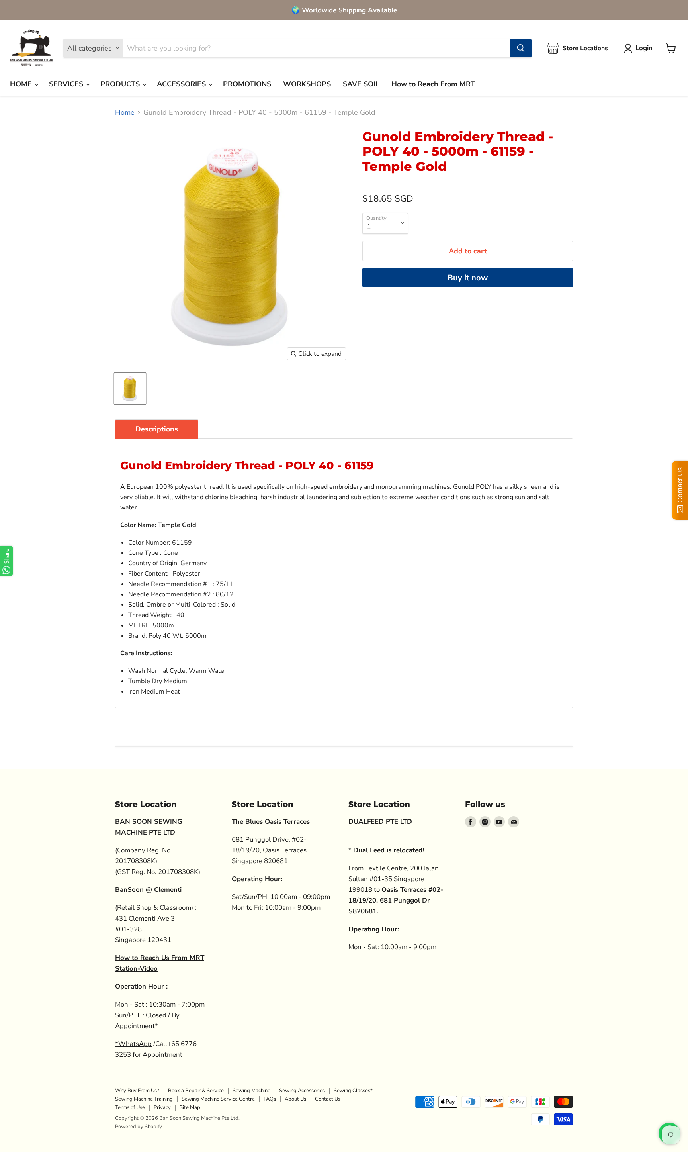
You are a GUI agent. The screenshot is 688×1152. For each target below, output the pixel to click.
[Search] (521, 48)
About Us (295, 1099)
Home (125, 112)
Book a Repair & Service (196, 1090)
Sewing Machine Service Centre (218, 1099)
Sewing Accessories (302, 1090)
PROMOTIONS (247, 84)
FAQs (270, 1099)
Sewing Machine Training (144, 1099)
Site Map (190, 1107)
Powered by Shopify (138, 1126)
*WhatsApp (133, 1043)
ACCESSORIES (182, 84)
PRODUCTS (121, 84)
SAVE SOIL (361, 84)
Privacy (162, 1107)
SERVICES (67, 84)
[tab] (156, 429)
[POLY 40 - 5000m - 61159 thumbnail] (130, 388)
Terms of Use (130, 1107)
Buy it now (468, 277)
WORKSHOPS (307, 84)
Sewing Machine (251, 1090)
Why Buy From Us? (137, 1090)
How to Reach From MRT (433, 84)
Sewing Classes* (353, 1090)
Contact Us (327, 1099)
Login (644, 48)
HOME (22, 84)
